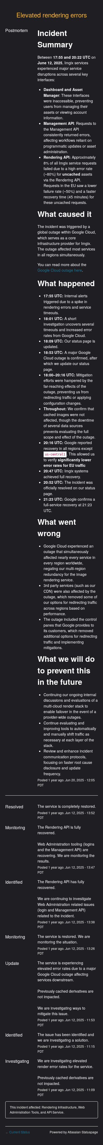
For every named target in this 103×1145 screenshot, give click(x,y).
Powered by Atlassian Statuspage (74, 1132)
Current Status (17, 1132)
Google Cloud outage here (60, 270)
